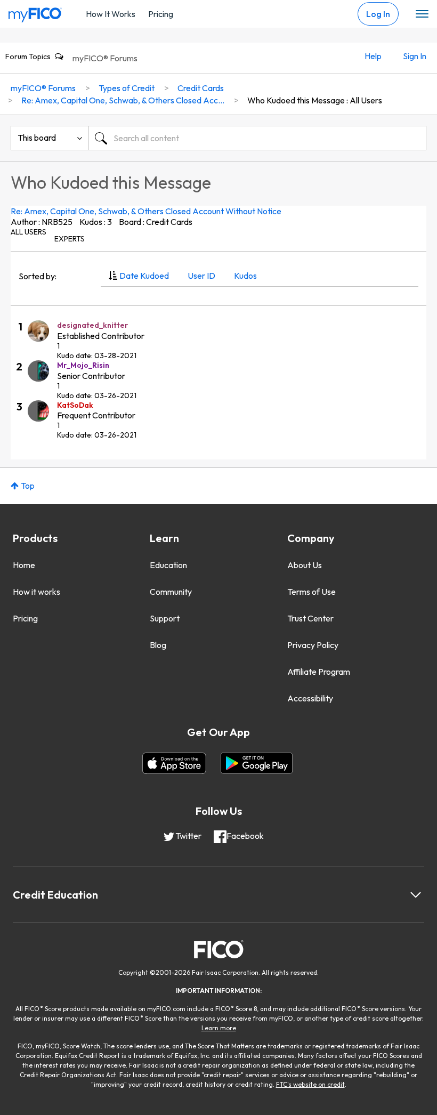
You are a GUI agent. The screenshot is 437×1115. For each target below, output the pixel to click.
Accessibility (310, 698)
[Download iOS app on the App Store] (174, 763)
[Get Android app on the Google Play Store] (256, 763)
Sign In (414, 56)
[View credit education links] (415, 894)
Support (165, 618)
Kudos (245, 275)
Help (373, 56)
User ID (201, 275)
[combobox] (257, 138)
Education (168, 565)
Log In (378, 14)
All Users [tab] (28, 232)
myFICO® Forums (104, 58)
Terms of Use (311, 591)
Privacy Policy (312, 645)
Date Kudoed (144, 275)
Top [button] (28, 485)
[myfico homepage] (35, 12)
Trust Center (310, 618)
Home (24, 565)
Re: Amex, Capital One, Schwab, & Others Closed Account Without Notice (146, 211)
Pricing (160, 14)
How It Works (110, 14)
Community (171, 591)
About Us (304, 565)
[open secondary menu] (422, 14)
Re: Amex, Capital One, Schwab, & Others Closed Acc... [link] (122, 100)
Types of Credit (127, 88)
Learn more (218, 1028)
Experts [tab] (69, 239)
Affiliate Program (318, 671)
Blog (158, 645)
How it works (36, 591)
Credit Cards (200, 88)
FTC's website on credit (310, 1084)
